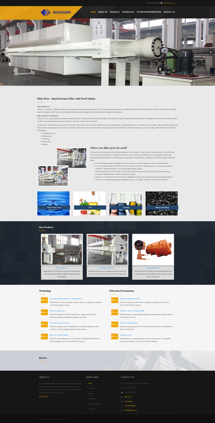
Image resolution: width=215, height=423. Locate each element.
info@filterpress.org (169, 3)
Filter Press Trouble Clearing (59, 335)
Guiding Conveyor (126, 335)
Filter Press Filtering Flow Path (130, 299)
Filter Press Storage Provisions (59, 323)
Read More (43, 396)
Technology (128, 12)
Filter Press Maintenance (57, 311)
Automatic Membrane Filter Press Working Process (66, 299)
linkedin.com (128, 397)
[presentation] (4, 52)
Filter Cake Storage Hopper (129, 323)
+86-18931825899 (129, 406)
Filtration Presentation (149, 12)
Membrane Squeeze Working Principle (132, 311)
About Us (102, 12)
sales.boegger (128, 401)
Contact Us (169, 12)
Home (93, 12)
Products (114, 12)
